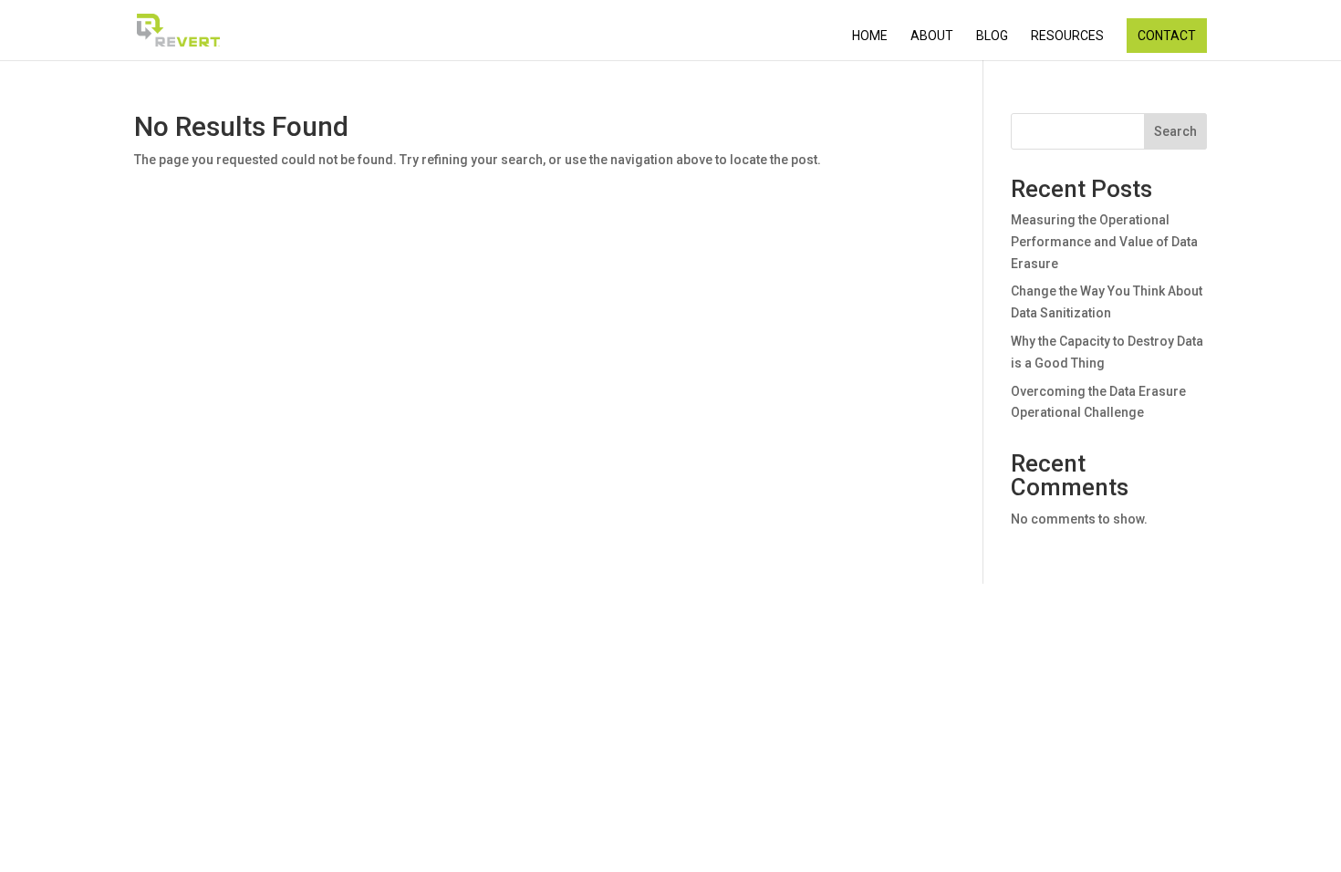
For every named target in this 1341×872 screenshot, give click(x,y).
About (931, 36)
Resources (1067, 36)
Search (1175, 131)
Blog (992, 36)
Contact (1167, 35)
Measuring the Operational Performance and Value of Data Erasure (1104, 242)
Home (870, 36)
